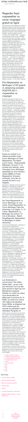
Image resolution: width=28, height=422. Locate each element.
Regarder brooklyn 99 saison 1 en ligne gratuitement (11, 394)
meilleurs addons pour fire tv (12, 355)
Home (15, 413)
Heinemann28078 (15, 414)
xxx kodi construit (9, 363)
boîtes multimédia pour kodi (14, 1)
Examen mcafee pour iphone (8, 380)
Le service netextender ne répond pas (11, 391)
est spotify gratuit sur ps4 (11, 359)
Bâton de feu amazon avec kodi (9, 383)
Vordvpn (4, 388)
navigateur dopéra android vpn (12, 356)
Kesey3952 (15, 418)
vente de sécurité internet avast (12, 358)
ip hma (6, 361)
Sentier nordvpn (5, 385)
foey (6, 364)
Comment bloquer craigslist (8, 377)
